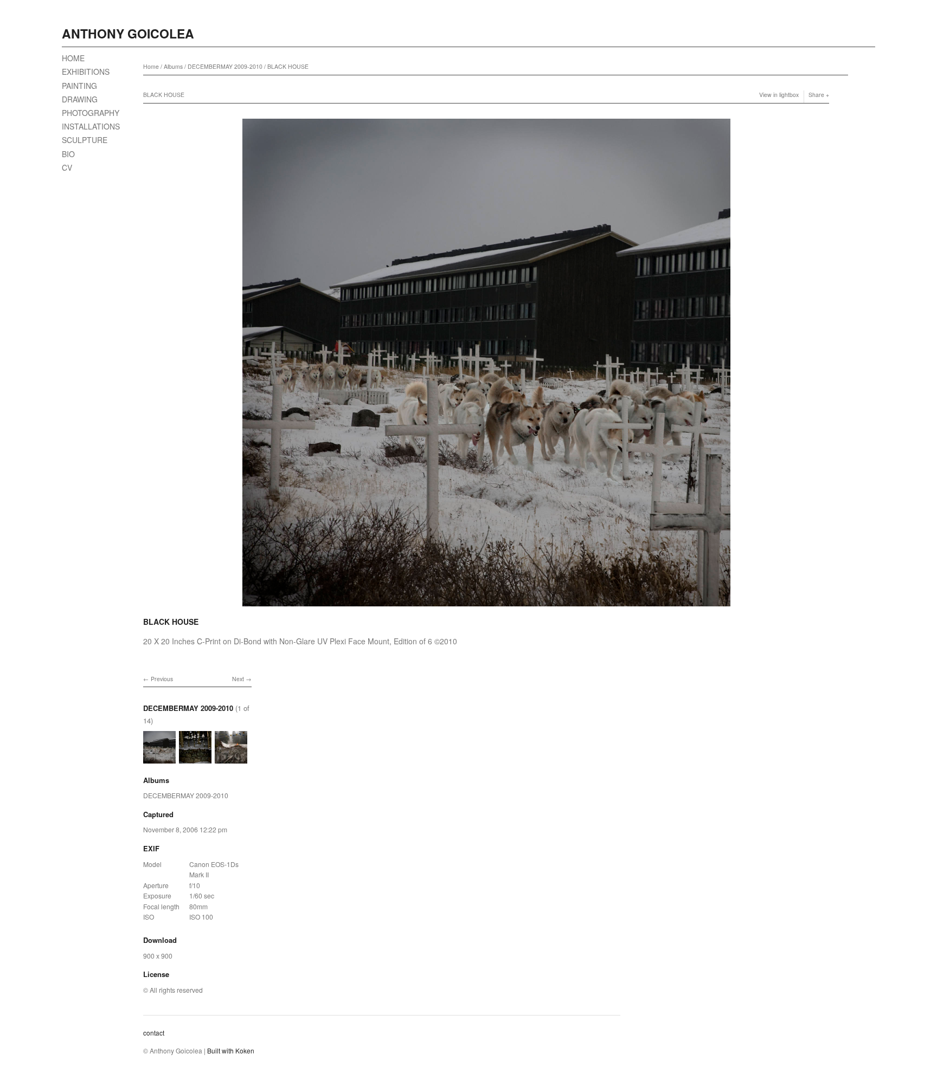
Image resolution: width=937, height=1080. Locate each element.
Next (238, 679)
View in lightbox (779, 94)
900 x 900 (157, 955)
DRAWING (80, 99)
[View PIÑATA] (195, 757)
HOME (73, 58)
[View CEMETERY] (231, 757)
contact (153, 1032)
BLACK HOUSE (288, 66)
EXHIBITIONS (86, 71)
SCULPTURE (84, 139)
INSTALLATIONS (91, 126)
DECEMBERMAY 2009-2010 (225, 66)
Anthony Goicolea (128, 33)
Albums (173, 66)
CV (67, 167)
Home (151, 66)
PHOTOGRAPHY (90, 112)
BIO (68, 153)
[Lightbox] (486, 608)
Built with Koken (230, 1050)
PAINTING (79, 85)
